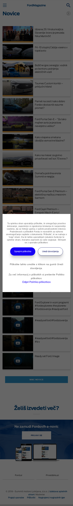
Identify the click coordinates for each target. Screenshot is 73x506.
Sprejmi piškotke (22, 251)
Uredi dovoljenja (50, 251)
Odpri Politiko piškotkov (36, 282)
